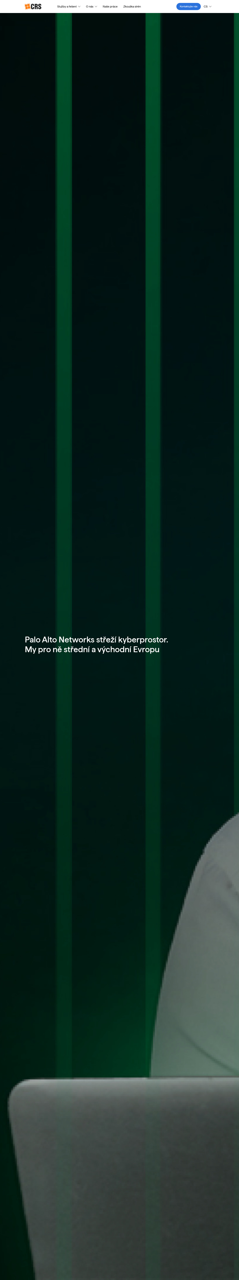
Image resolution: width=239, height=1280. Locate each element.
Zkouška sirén (132, 6)
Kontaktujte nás (188, 6)
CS (206, 6)
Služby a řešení (67, 6)
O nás (89, 6)
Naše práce (110, 6)
